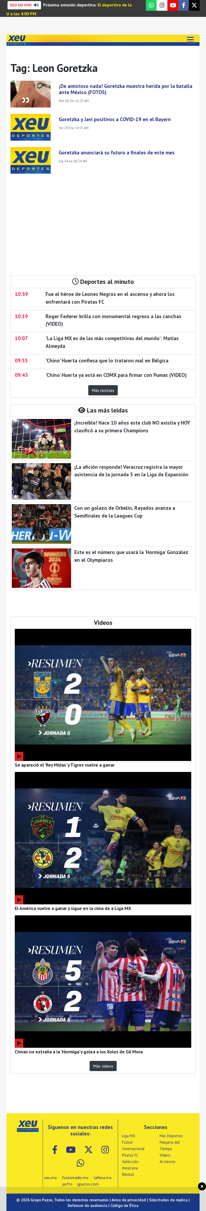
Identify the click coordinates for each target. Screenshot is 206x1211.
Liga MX (128, 1135)
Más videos (103, 1066)
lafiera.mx (103, 1177)
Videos (165, 1155)
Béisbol (128, 1174)
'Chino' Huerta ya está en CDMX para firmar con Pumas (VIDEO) (116, 375)
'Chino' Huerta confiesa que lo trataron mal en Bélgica (107, 360)
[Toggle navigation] (190, 40)
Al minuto (167, 1161)
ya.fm (67, 1184)
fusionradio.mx (75, 1177)
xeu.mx (50, 1177)
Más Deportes (171, 1135)
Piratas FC (130, 1155)
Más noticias (103, 390)
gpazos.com (88, 1184)
